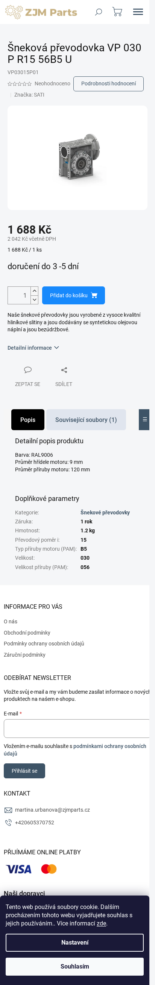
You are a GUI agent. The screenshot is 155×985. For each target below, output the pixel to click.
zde (101, 923)
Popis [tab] (27, 419)
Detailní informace (30, 348)
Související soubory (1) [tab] (86, 419)
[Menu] (138, 11)
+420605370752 (34, 823)
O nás (10, 621)
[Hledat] (98, 11)
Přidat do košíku (69, 295)
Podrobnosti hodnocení (108, 83)
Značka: (29, 95)
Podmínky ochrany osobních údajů (44, 644)
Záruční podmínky (25, 655)
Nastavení (74, 942)
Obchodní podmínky (27, 633)
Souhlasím (75, 966)
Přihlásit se (24, 771)
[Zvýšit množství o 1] (34, 291)
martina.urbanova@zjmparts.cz (52, 810)
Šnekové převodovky (105, 513)
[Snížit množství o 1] (34, 299)
